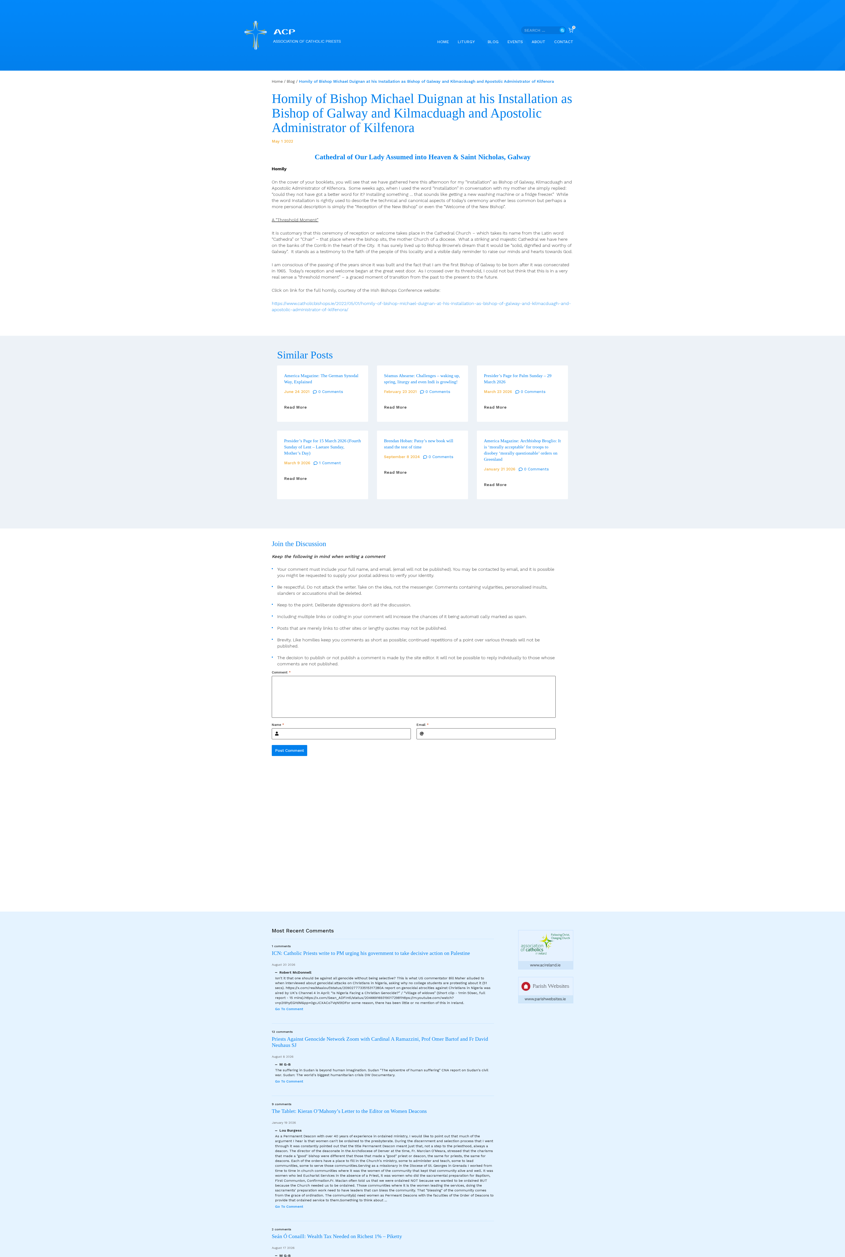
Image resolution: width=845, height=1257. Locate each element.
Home (443, 41)
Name (278, 725)
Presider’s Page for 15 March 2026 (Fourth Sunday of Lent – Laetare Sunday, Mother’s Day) (322, 446)
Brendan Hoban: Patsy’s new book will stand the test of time (418, 443)
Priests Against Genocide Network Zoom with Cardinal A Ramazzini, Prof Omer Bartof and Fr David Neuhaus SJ (380, 1042)
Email (423, 725)
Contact (563, 41)
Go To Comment (289, 1009)
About (538, 41)
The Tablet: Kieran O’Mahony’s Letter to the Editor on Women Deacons (349, 1111)
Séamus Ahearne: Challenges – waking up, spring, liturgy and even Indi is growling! (422, 378)
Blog (493, 41)
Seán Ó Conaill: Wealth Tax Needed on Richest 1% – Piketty (337, 1236)
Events (515, 41)
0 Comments (330, 391)
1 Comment (330, 463)
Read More (295, 407)
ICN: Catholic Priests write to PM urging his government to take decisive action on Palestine (371, 953)
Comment (281, 672)
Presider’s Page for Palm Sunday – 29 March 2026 (517, 378)
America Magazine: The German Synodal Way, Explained (321, 378)
